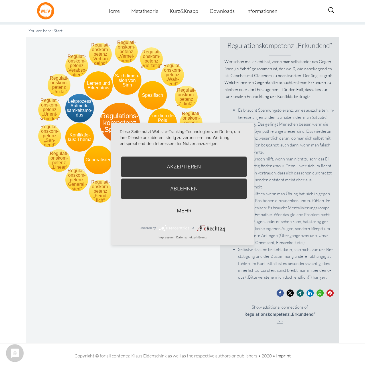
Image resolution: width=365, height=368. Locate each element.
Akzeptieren (184, 167)
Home (113, 11)
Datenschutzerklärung (191, 237)
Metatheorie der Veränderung (47, 10)
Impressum (166, 237)
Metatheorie (144, 11)
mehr (184, 211)
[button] (280, 293)
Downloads (222, 11)
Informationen (261, 11)
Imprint (283, 356)
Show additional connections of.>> (279, 314)
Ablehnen (184, 189)
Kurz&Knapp (184, 11)
